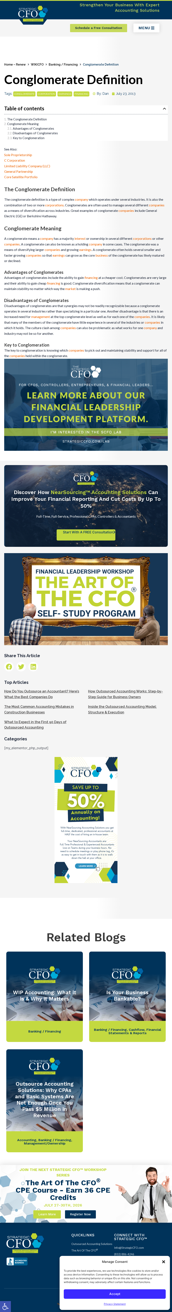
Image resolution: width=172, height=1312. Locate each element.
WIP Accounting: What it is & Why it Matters (44, 995)
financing (81, 93)
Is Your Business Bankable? (127, 995)
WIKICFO (37, 64)
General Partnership (18, 171)
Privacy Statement (115, 1303)
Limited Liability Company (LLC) (27, 166)
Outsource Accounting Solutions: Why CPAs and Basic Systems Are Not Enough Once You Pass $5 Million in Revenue (44, 1099)
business (101, 255)
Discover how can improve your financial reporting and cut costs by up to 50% (86, 499)
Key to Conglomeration (28, 138)
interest (80, 238)
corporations (54, 205)
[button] (5, 1306)
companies (156, 205)
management (40, 317)
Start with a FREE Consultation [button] (88, 532)
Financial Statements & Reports (134, 1031)
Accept (114, 1294)
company (81, 199)
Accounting (26, 1140)
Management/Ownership (44, 1143)
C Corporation (14, 160)
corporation (46, 93)
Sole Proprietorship (18, 155)
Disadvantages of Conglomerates (35, 133)
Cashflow (136, 1030)
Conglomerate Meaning (23, 124)
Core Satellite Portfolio (21, 177)
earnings (65, 93)
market (70, 289)
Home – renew (15, 64)
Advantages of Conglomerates (33, 128)
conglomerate (24, 93)
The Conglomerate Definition (27, 119)
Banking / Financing (63, 64)
